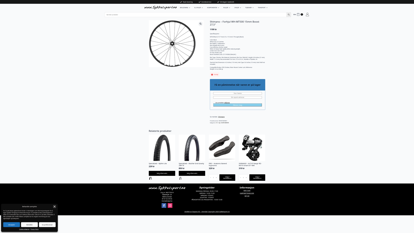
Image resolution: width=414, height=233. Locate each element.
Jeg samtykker (222, 102)
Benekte (29, 225)
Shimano (221, 117)
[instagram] (170, 205)
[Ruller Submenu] (230, 7)
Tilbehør (248, 8)
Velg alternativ (162, 173)
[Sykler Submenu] (241, 7)
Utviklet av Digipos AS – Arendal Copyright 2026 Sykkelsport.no (207, 212)
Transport (262, 8)
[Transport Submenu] (268, 7)
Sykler (236, 8)
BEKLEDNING (184, 8)
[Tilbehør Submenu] (254, 7)
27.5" (217, 123)
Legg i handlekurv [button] (227, 177)
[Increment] (216, 177)
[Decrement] (210, 177)
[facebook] (164, 205)
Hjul (219, 123)
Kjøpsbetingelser (247, 193)
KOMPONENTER (212, 8)
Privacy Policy (35, 229)
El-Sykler (197, 8)
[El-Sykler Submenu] (203, 7)
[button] (54, 206)
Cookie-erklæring (24, 229)
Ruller (225, 8)
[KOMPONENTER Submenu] (219, 7)
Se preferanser (47, 225)
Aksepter (11, 225)
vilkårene (227, 103)
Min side (247, 191)
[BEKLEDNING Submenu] (190, 7)
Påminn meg (237, 105)
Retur (247, 196)
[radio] (150, 178)
